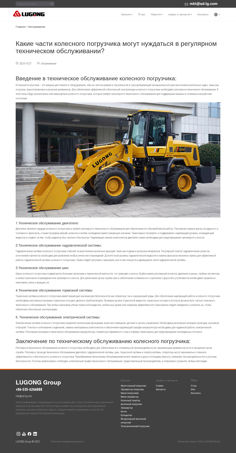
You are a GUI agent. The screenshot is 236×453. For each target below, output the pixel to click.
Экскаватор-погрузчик (132, 389)
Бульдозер (126, 415)
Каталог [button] (126, 14)
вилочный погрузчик (131, 403)
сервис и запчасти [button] (179, 14)
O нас (141, 14)
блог (193, 389)
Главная (21, 26)
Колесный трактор (130, 400)
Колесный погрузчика (27, 85)
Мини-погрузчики (130, 392)
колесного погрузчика (70, 347)
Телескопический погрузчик (135, 426)
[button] (217, 14)
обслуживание (36, 26)
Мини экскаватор (129, 396)
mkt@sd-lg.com (204, 3)
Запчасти (161, 389)
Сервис (160, 385)
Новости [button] (156, 14)
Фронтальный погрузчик (133, 385)
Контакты (203, 14)
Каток (124, 411)
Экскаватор (127, 407)
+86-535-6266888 (29, 389)
